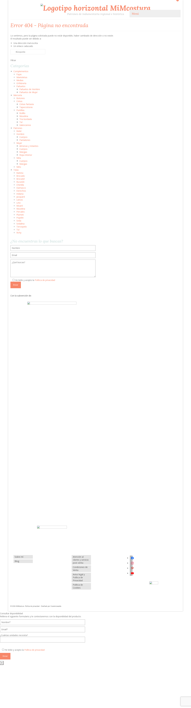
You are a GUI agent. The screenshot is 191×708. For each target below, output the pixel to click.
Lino (18, 202)
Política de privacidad (45, 280)
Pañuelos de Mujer (28, 92)
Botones (20, 98)
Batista (19, 172)
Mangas (23, 152)
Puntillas (20, 110)
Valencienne (25, 125)
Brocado (20, 175)
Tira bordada (25, 119)
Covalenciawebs (55, 606)
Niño (18, 166)
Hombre (20, 134)
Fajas (19, 74)
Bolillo (22, 113)
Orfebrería (21, 83)
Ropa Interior (25, 155)
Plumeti (20, 214)
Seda (18, 220)
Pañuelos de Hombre (29, 89)
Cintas (19, 101)
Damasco (21, 187)
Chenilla (20, 184)
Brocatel (20, 178)
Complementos (20, 71)
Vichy (18, 232)
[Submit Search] (12, 51)
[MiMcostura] (95, 7)
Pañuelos (20, 86)
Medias (19, 80)
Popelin (20, 217)
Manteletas (21, 77)
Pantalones (24, 140)
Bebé (18, 131)
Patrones (17, 128)
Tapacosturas (26, 107)
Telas (16, 169)
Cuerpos (23, 137)
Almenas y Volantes (28, 146)
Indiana (19, 193)
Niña (18, 158)
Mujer (19, 143)
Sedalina (20, 223)
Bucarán (20, 181)
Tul (20, 122)
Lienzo (19, 199)
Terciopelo (21, 226)
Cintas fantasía (26, 104)
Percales (20, 211)
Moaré (19, 205)
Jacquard (20, 196)
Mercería (17, 95)
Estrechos (21, 190)
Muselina (23, 116)
